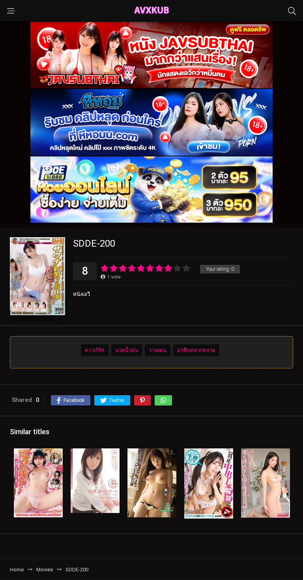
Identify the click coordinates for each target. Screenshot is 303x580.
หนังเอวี (81, 294)
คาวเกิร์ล (95, 350)
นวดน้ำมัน (126, 350)
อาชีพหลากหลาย (196, 350)
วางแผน (157, 350)
